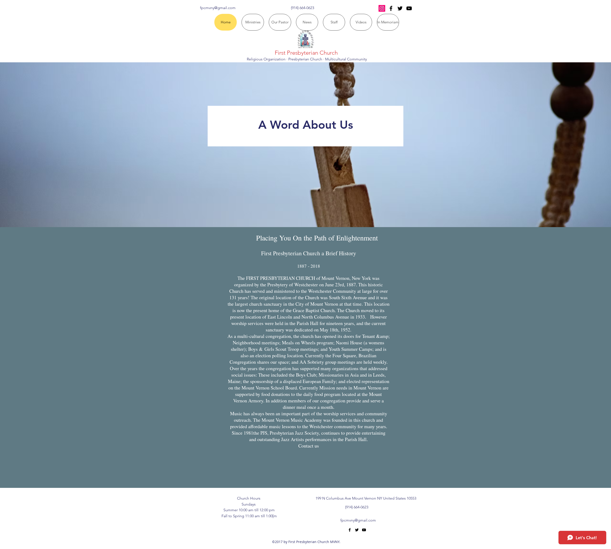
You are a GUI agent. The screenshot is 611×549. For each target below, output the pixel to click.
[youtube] (409, 8)
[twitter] (400, 8)
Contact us (308, 445)
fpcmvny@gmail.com (218, 7)
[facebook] (391, 8)
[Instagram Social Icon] (382, 8)
